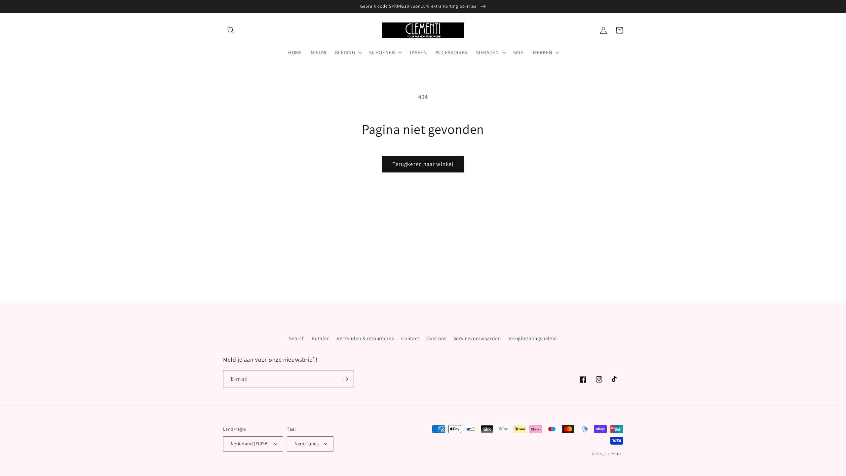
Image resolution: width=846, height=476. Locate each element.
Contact (410, 338)
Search (297, 338)
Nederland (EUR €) (250, 443)
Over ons (436, 338)
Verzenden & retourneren (365, 338)
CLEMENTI (614, 454)
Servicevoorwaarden (477, 338)
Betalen (321, 338)
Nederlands (306, 443)
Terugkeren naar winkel (423, 164)
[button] (231, 30)
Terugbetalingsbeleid (532, 338)
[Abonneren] (346, 379)
